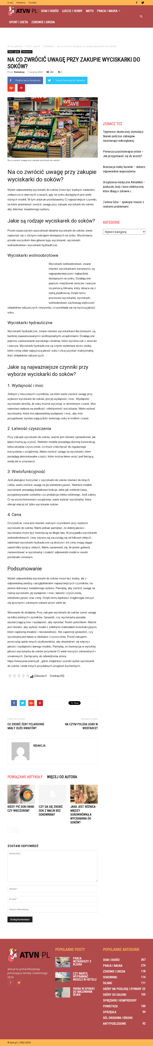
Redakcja (19, 72)
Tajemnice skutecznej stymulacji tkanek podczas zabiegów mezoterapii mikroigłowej (123, 136)
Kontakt (32, 2)
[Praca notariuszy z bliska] (62, 962)
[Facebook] (136, 2)
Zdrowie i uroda (43, 22)
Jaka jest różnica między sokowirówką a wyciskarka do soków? (83, 814)
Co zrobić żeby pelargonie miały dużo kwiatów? (25, 726)
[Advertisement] (76, 36)
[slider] (18, 675)
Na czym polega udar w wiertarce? (81, 726)
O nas (10, 2)
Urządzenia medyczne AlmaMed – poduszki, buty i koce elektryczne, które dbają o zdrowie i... (124, 186)
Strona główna (15, 46)
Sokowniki (26, 51)
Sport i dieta (18, 22)
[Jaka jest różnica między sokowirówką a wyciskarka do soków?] (84, 794)
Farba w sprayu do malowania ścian (84, 991)
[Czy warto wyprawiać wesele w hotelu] (62, 977)
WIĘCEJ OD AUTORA (62, 777)
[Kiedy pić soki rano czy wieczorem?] (21, 794)
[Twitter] (143, 2)
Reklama (21, 2)
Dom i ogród (50, 11)
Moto (90, 11)
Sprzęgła (109, 1012)
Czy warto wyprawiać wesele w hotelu (84, 976)
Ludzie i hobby (72, 11)
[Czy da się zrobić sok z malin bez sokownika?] (52, 794)
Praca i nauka (107, 11)
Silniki (107, 983)
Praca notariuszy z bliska (82, 961)
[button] (141, 16)
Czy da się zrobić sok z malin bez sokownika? (51, 810)
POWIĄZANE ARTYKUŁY (25, 777)
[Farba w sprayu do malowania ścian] (62, 992)
